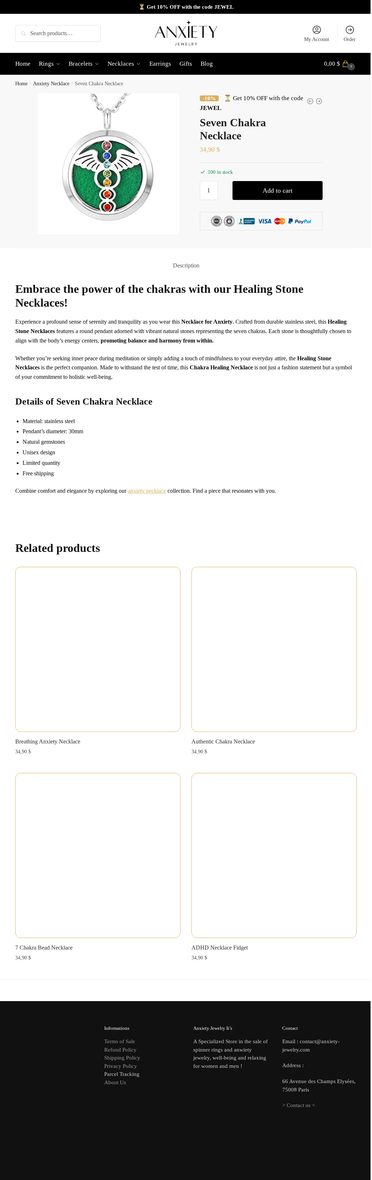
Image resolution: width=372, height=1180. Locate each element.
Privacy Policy (120, 1066)
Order (350, 39)
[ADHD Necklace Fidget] (274, 855)
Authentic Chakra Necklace (223, 741)
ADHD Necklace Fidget (219, 948)
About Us (115, 1082)
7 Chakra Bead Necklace (44, 948)
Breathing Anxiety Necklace (47, 741)
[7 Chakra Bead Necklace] (98, 855)
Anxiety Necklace (51, 83)
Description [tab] (186, 265)
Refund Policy (120, 1050)
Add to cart (277, 190)
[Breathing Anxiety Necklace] (98, 649)
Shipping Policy (122, 1058)
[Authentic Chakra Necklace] (274, 649)
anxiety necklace (147, 491)
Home (21, 83)
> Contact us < (298, 1105)
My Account (316, 39)
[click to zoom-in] (108, 164)
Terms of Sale (119, 1041)
